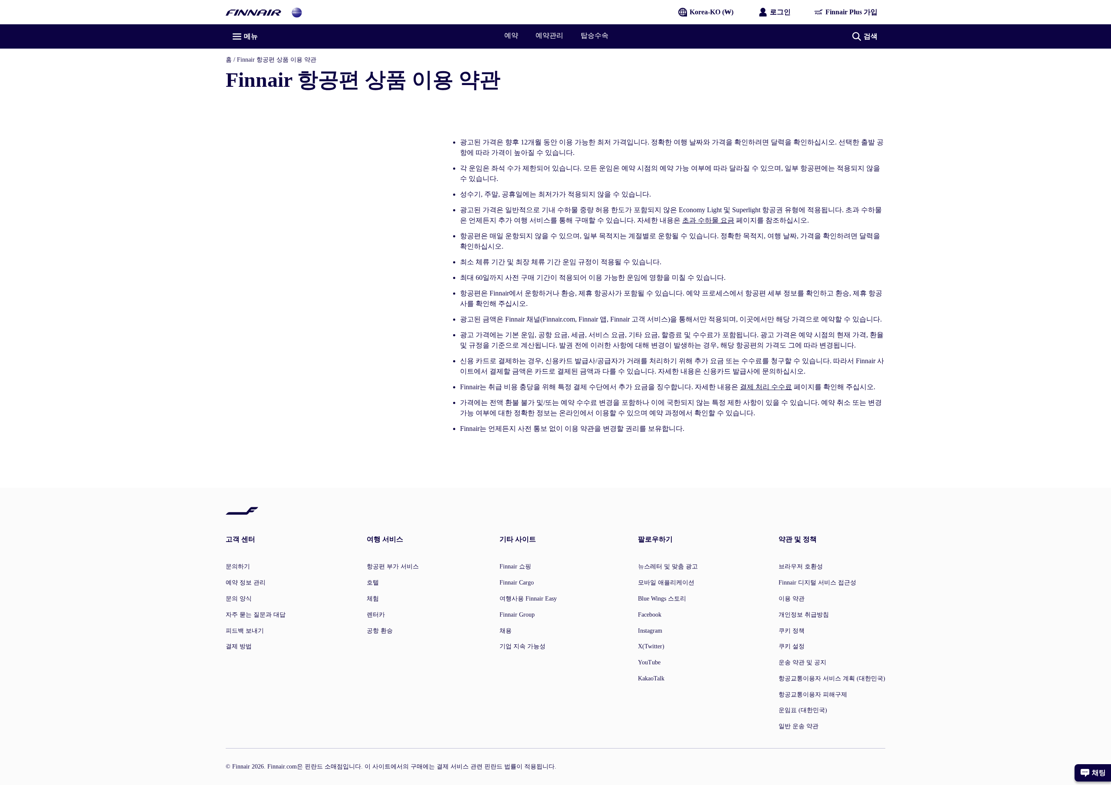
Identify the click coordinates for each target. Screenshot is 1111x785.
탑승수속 (594, 35)
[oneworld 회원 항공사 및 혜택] (297, 12)
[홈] (253, 12)
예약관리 (549, 35)
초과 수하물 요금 (708, 220)
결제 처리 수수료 (766, 387)
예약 (511, 35)
